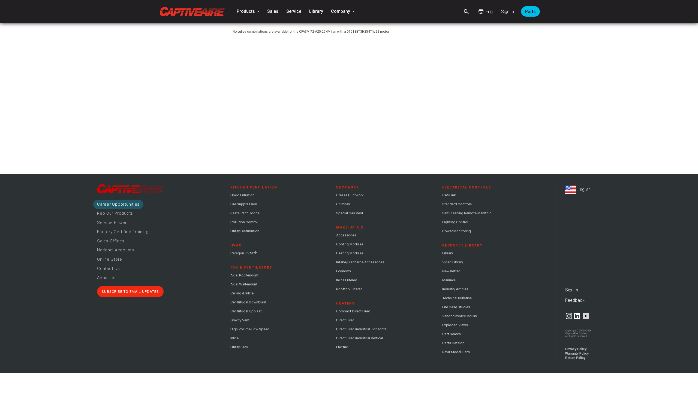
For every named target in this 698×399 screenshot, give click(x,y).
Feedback (575, 300)
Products (249, 11)
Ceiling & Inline (242, 293)
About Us (106, 277)
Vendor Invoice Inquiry (459, 316)
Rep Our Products (115, 213)
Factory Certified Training (123, 231)
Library (316, 11)
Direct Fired (345, 320)
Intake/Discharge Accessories (360, 262)
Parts (530, 11)
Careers (118, 204)
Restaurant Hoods (245, 213)
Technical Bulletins (457, 298)
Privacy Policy (575, 349)
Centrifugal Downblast (248, 302)
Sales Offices (111, 241)
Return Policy (575, 358)
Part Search (451, 334)
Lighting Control (455, 222)
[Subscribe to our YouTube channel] (586, 316)
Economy (343, 271)
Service (293, 11)
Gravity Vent (239, 320)
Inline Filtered (346, 280)
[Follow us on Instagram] (569, 316)
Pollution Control (244, 222)
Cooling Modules (349, 244)
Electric (342, 347)
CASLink (449, 195)
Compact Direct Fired (353, 311)
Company (343, 11)
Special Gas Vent (349, 213)
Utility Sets (239, 347)
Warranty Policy (577, 353)
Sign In (507, 11)
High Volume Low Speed (249, 329)
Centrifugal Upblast (246, 311)
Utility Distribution (244, 231)
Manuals (449, 280)
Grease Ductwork (350, 195)
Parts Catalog (453, 343)
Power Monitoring (456, 231)
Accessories (346, 235)
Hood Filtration (242, 195)
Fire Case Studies (456, 307)
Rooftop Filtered (349, 289)
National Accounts (115, 250)
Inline (234, 338)
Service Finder (112, 222)
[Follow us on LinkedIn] (577, 316)
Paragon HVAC (243, 253)
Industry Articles (455, 289)
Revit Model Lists (456, 352)
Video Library (452, 262)
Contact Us (108, 268)
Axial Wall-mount (243, 284)
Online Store (109, 259)
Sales (272, 11)
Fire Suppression (243, 204)
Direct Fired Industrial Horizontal (361, 329)
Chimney (343, 204)
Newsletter (451, 271)
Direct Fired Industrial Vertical (359, 338)
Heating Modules (349, 253)
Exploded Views (455, 325)
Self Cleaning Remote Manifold (467, 213)
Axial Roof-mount (244, 275)
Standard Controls (457, 204)
